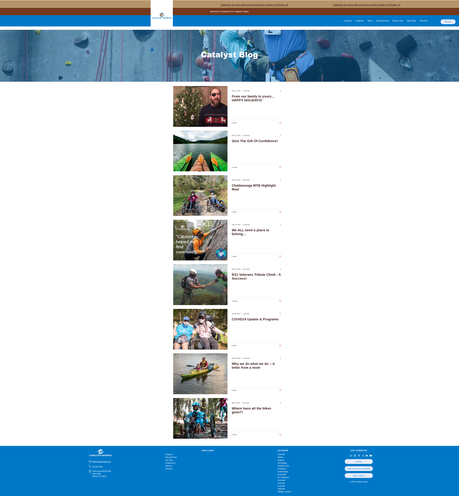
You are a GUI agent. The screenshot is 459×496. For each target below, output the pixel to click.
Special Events (171, 457)
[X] (362, 455)
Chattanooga (283, 472)
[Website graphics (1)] (359, 455)
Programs (169, 454)
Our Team (169, 460)
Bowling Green (283, 466)
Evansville (282, 474)
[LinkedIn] (366, 455)
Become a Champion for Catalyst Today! (229, 11)
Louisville (281, 486)
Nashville (281, 489)
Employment (170, 463)
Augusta (281, 460)
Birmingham (282, 463)
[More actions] (281, 90)
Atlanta (280, 457)
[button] (359, 461)
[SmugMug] (351, 455)
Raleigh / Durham (284, 492)
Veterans (168, 466)
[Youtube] (370, 455)
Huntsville (281, 480)
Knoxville (281, 483)
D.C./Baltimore (283, 477)
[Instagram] (355, 455)
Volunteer (169, 469)
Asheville (281, 454)
